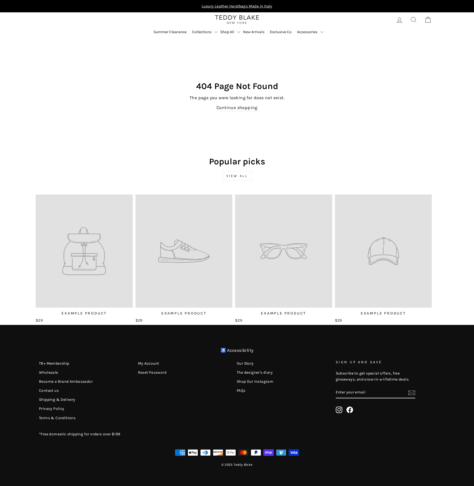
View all (237, 176)
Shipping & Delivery (57, 400)
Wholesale (48, 372)
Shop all (227, 32)
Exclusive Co (281, 32)
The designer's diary (255, 372)
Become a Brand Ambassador (66, 381)
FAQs (241, 390)
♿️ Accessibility (237, 350)
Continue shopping (237, 107)
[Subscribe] (411, 392)
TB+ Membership (54, 363)
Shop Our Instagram (255, 381)
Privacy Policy (51, 409)
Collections (201, 32)
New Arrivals (253, 32)
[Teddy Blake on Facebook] (349, 410)
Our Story (245, 363)
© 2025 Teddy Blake (236, 465)
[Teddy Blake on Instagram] (339, 410)
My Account (148, 363)
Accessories (307, 32)
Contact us (49, 390)
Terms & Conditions (57, 418)
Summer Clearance (170, 32)
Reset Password (152, 372)
